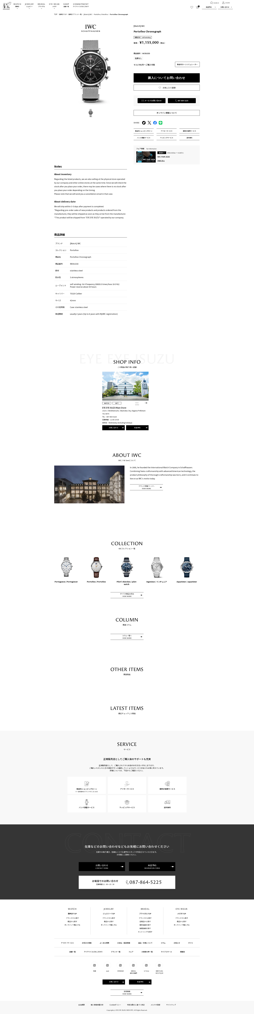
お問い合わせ (225, 7)
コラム (163, 943)
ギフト (190, 943)
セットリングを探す (145, 932)
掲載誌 (182, 952)
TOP (55, 14)
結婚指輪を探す (145, 928)
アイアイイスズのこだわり (81, 5)
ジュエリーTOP (109, 913)
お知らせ (177, 943)
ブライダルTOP (145, 913)
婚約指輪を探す (145, 925)
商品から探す (72, 921)
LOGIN (227, 3)
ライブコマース (166, 952)
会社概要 (81, 1005)
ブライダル (41, 5)
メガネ (54, 5)
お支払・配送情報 (123, 943)
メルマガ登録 (155, 1005)
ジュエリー (29, 5)
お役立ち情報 (86, 943)
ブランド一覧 (115, 952)
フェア (131, 952)
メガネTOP (181, 913)
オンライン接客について (167, 112)
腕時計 (17, 5)
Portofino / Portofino (101, 14)
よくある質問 (104, 943)
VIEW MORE (137, 404)
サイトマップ (171, 1005)
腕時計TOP (63, 14)
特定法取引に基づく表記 (136, 1005)
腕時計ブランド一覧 (75, 14)
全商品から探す (145, 921)
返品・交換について (145, 943)
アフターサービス (67, 943)
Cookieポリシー (115, 1005)
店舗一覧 (66, 5)
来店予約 (209, 7)
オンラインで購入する (72, 925)
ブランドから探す (72, 918)
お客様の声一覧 (147, 952)
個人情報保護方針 (97, 1005)
